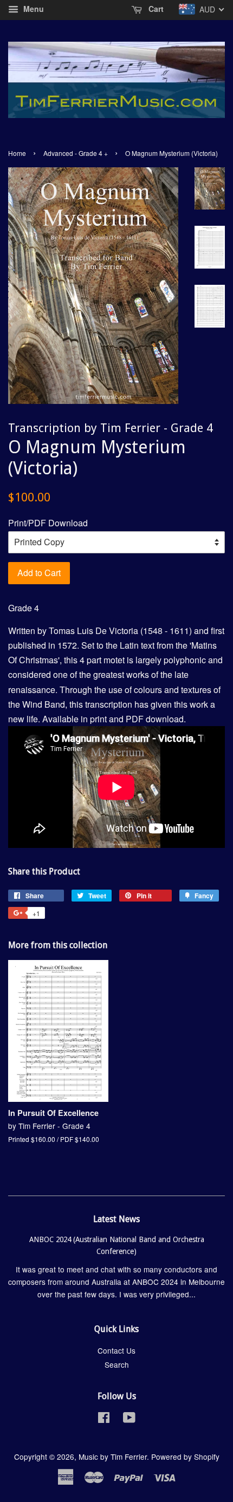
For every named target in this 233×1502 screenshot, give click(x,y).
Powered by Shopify (185, 1456)
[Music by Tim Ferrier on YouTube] (129, 1419)
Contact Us (116, 1350)
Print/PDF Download (48, 523)
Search (117, 1364)
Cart (155, 8)
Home (17, 153)
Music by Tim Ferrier (113, 1456)
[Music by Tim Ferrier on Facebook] (104, 1419)
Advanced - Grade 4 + (75, 153)
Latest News (116, 1219)
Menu (32, 8)
